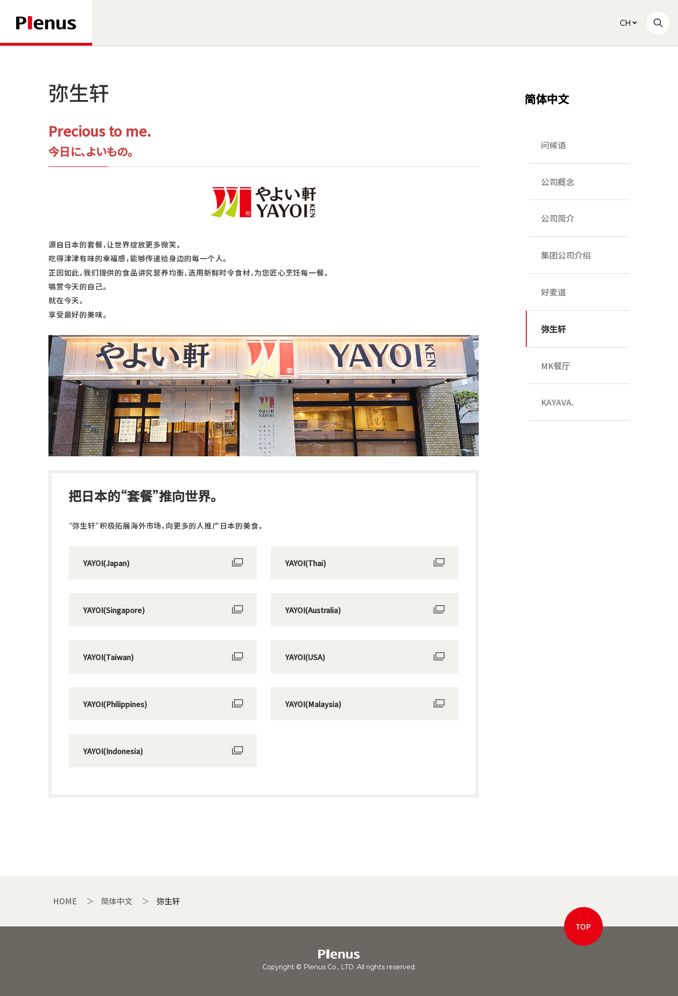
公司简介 (557, 218)
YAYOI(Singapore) (114, 609)
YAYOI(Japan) (106, 562)
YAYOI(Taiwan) (108, 656)
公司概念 (557, 182)
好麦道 (553, 292)
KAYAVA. (557, 402)
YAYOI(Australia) (313, 609)
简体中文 (547, 98)
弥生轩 (553, 329)
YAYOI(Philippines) (115, 703)
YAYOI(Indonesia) (113, 750)
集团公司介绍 (566, 255)
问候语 (553, 145)
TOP (583, 926)
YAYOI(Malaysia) (313, 703)
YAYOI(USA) (305, 656)
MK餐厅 (555, 365)
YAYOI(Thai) (305, 562)
